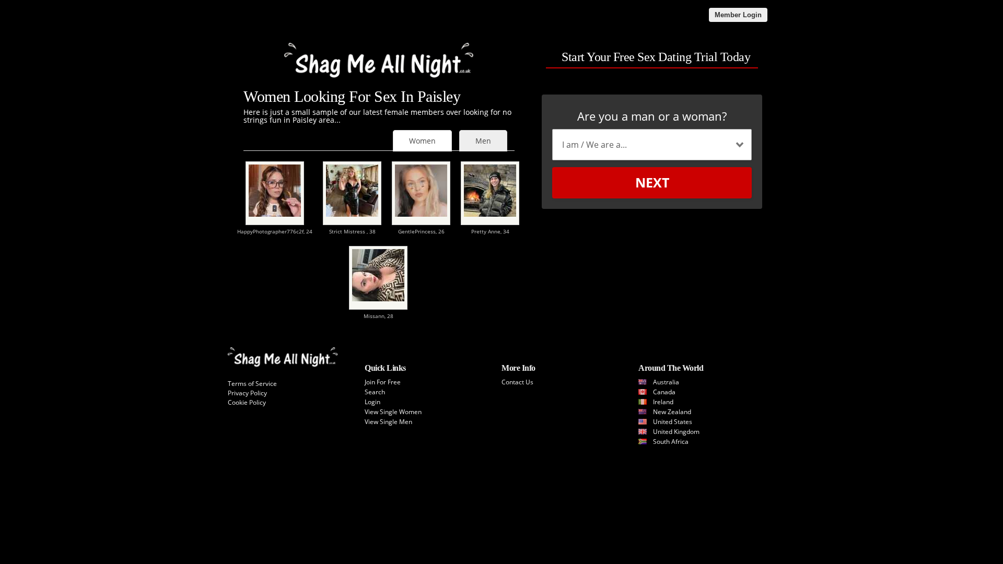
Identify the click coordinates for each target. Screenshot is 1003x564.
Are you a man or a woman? (652, 116)
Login (372, 401)
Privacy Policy (247, 393)
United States (672, 421)
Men (483, 141)
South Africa (671, 441)
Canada (664, 391)
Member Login (738, 15)
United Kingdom (676, 431)
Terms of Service (252, 383)
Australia (666, 382)
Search (375, 391)
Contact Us (517, 382)
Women (422, 141)
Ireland (663, 401)
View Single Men (388, 421)
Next (652, 182)
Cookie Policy (247, 402)
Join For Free (383, 382)
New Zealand (672, 411)
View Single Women (393, 411)
